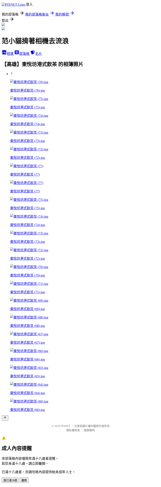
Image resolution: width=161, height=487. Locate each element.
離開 (24, 480)
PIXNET (65, 426)
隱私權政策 (73, 430)
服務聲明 (89, 430)
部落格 (24, 53)
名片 (38, 53)
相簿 (10, 53)
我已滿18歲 (10, 480)
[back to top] (5, 418)
